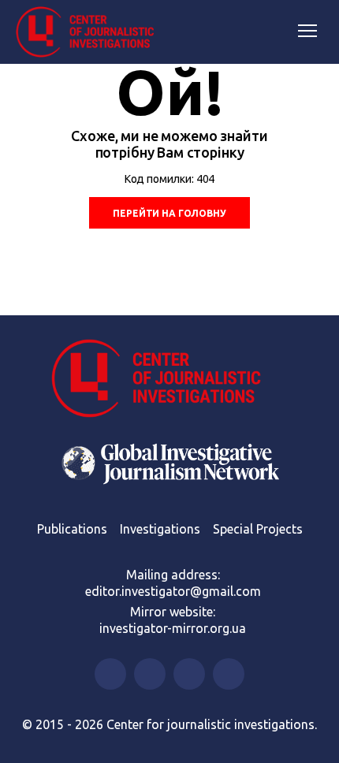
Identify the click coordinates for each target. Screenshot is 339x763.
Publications (72, 529)
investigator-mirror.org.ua (172, 628)
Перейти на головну (169, 213)
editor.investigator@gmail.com (173, 591)
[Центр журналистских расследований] (91, 32)
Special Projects (258, 529)
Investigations (160, 529)
